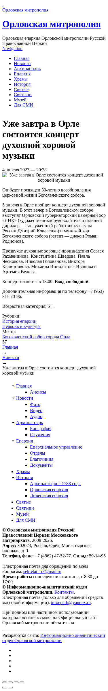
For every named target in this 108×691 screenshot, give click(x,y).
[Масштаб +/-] (22, 682)
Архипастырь (27, 68)
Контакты (64, 592)
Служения (40, 434)
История (22, 84)
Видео (36, 410)
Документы (41, 465)
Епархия (22, 73)
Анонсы (38, 392)
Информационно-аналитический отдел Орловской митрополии (53, 638)
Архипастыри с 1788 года (55, 483)
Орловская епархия (49, 489)
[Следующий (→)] (10, 687)
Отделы (37, 453)
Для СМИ (23, 104)
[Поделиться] (10, 682)
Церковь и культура (21, 326)
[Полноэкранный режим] (16, 682)
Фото (35, 404)
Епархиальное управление (56, 447)
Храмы (21, 79)
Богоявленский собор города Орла (36, 336)
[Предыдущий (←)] (4, 687)
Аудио (36, 416)
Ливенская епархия (49, 495)
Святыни (23, 94)
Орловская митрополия (51, 24)
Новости (22, 63)
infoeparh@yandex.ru (71, 602)
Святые (21, 89)
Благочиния (41, 459)
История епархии (19, 321)
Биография (40, 428)
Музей (20, 99)
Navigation (12, 48)
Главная (21, 58)
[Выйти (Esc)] (4, 682)
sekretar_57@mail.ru (42, 571)
